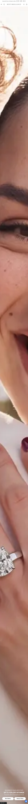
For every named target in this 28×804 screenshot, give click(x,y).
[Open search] (4, 4)
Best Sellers (8, 798)
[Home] (14, 4)
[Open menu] (1, 4)
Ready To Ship (20, 798)
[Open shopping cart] (26, 4)
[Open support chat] (26, 801)
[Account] (24, 4)
